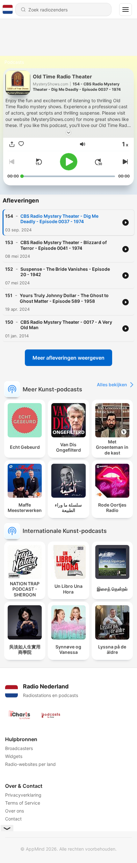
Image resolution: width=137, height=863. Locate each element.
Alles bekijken (112, 384)
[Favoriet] (21, 144)
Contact (13, 818)
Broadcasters (19, 748)
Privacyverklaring (23, 795)
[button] (82, 144)
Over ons (14, 810)
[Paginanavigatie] (125, 9)
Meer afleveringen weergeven (68, 358)
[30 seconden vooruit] (98, 162)
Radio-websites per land (30, 764)
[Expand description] (68, 133)
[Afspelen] (68, 161)
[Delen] (12, 144)
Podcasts (14, 62)
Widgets (13, 756)
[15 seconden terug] (38, 162)
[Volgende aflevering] (124, 162)
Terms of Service (22, 803)
